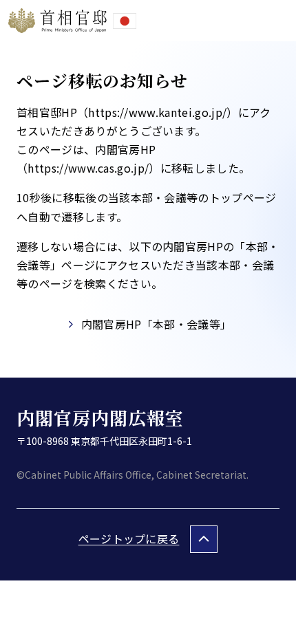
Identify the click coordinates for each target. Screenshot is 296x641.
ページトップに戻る (129, 538)
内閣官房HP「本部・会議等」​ (156, 324)
